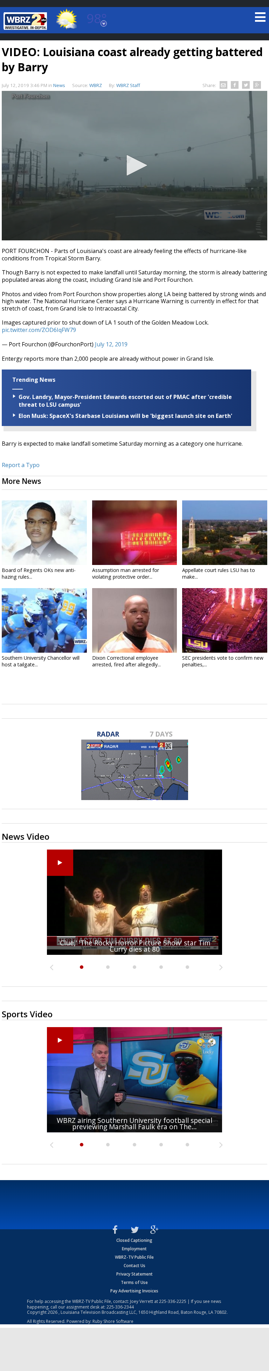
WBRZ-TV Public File (134, 1257)
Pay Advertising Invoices (134, 1291)
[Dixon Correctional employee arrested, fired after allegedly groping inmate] (134, 620)
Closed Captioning (134, 1240)
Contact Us (134, 1266)
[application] (134, 165)
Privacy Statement (134, 1274)
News (59, 85)
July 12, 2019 (111, 344)
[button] (134, 165)
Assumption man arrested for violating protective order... (125, 573)
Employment (134, 1249)
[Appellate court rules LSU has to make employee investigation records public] (224, 532)
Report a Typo (21, 465)
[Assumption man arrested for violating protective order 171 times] (134, 532)
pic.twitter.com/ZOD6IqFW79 (39, 330)
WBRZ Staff (128, 85)
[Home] (26, 21)
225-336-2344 (120, 1307)
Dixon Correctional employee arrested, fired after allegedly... (126, 661)
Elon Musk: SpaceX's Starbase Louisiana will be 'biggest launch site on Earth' (125, 416)
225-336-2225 (172, 1301)
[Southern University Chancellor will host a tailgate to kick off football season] (44, 620)
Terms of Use (134, 1282)
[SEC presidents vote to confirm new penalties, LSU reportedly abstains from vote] (224, 620)
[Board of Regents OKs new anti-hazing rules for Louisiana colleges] (44, 532)
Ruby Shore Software (112, 1321)
